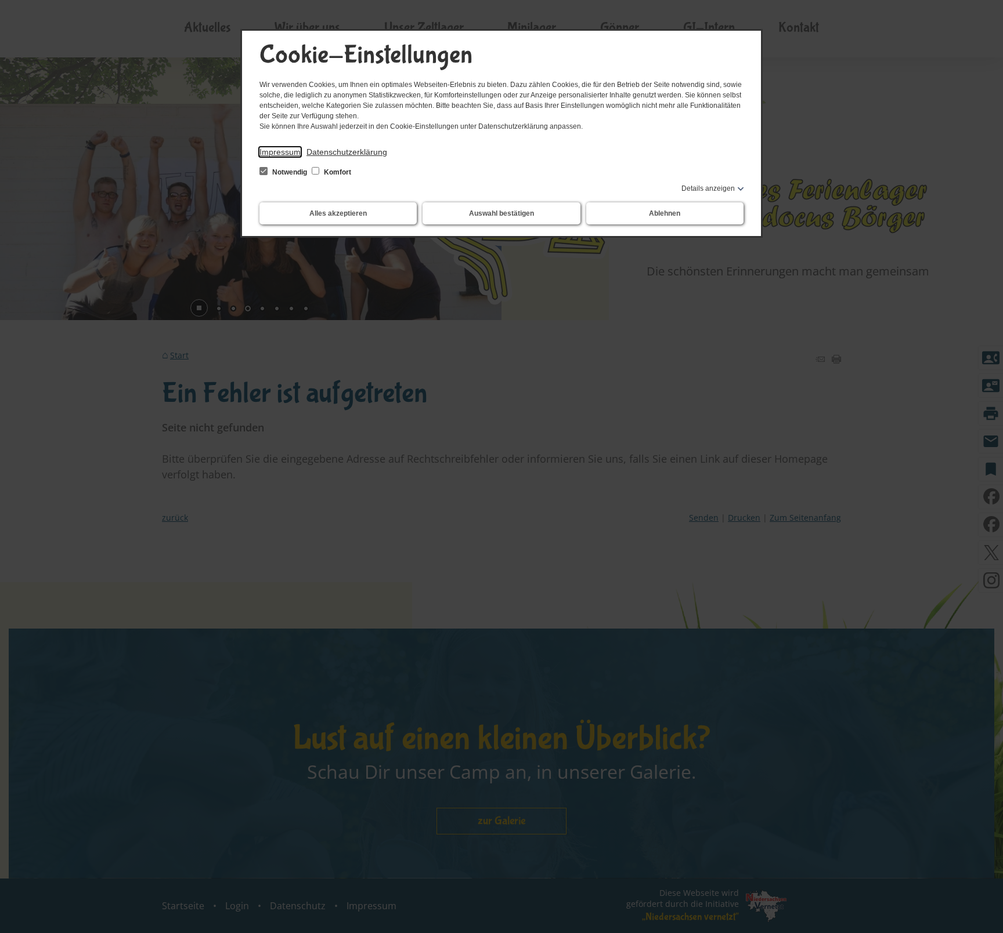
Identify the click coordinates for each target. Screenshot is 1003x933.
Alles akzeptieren (338, 213)
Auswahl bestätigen (501, 213)
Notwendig (289, 172)
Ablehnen (664, 213)
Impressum (280, 152)
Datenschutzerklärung (346, 152)
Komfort (336, 172)
